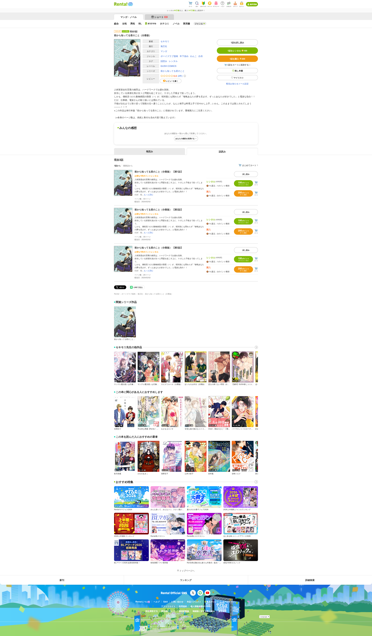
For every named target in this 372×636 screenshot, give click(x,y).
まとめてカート (249, 165)
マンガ (164, 51)
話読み (164, 60)
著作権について (168, 611)
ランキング (186, 580)
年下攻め (184, 56)
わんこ (193, 56)
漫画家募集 (184, 611)
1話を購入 (237, 58)
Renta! (116, 293)
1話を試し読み (237, 42)
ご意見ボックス (212, 601)
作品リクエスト (194, 601)
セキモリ (165, 41)
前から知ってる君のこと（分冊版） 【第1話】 (159, 171)
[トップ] (120, 4)
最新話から (128, 165)
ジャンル (199, 23)
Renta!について (142, 601)
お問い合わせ (177, 601)
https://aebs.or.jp (155, 631)
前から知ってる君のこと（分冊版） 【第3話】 (159, 247)
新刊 (62, 580)
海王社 (164, 46)
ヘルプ (157, 601)
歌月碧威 (117, 473)
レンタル (173, 60)
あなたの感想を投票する (185, 138)
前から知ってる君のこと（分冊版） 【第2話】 (159, 209)
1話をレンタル (237, 50)
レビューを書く (172, 81)
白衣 (200, 56)
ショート (160, 17)
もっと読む (148, 194)
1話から (117, 165)
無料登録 (253, 4)
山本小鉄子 (189, 473)
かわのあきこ (143, 473)
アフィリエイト (168, 606)
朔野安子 (164, 473)
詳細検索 (310, 580)
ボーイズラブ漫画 (169, 56)
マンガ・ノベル (128, 17)
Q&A (165, 601)
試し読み (246, 174)
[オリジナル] (150, 23)
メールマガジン (229, 601)
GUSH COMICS (168, 65)
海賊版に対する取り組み (204, 611)
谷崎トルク (236, 473)
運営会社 (222, 611)
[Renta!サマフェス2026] (130, 4)
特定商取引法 (151, 611)
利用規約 (183, 606)
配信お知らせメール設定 (237, 83)
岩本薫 (210, 473)
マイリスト (239, 77)
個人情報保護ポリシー (201, 606)
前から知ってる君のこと (173, 70)
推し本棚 (239, 70)
